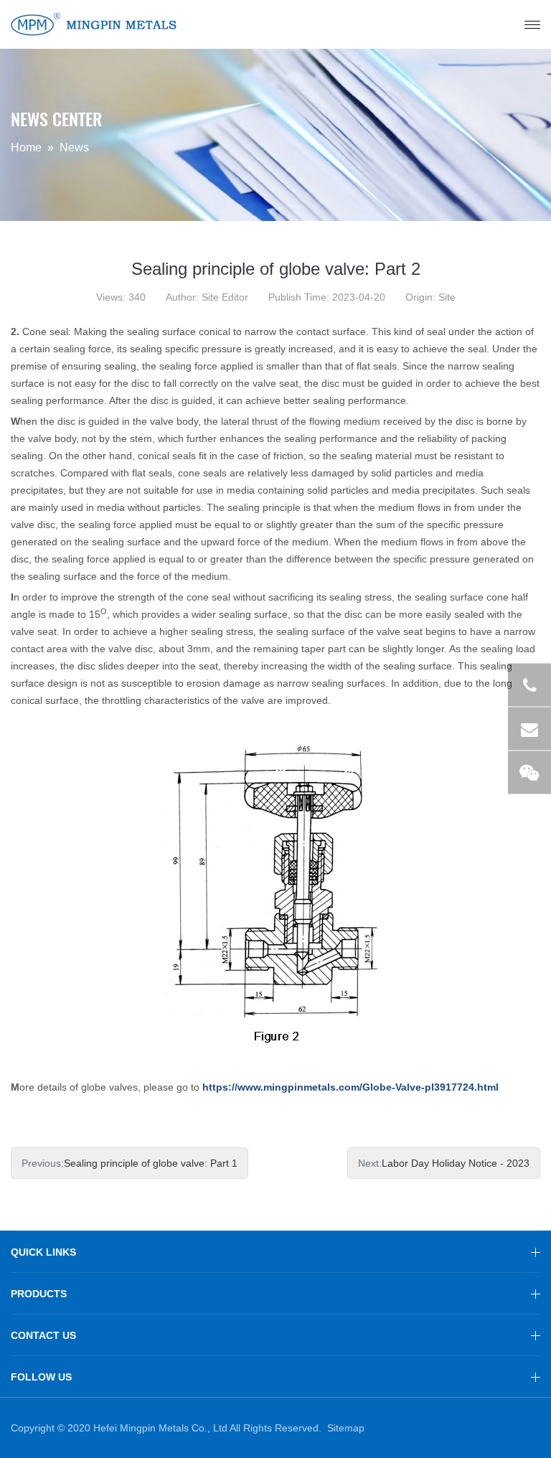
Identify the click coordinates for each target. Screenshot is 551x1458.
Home (26, 148)
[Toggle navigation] (532, 25)
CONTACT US (43, 1335)
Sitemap (345, 1428)
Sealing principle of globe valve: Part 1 (150, 1163)
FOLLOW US (41, 1377)
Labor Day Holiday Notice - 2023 (455, 1163)
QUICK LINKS (43, 1252)
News (74, 148)
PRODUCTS (39, 1293)
